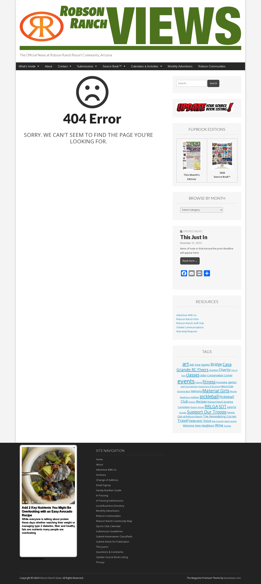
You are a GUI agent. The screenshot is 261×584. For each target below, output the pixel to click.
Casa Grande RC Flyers (204, 366)
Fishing (198, 382)
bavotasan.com (232, 578)
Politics (192, 402)
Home (99, 459)
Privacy (100, 562)
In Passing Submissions (109, 500)
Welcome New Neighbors (198, 425)
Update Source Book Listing (112, 557)
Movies (233, 391)
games (232, 382)
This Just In (193, 237)
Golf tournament (189, 386)
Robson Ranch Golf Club (190, 323)
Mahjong (196, 391)
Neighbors (185, 397)
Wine (219, 425)
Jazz (188, 391)
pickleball (209, 396)
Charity (225, 369)
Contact (63, 66)
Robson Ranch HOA (187, 319)
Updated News (192, 231)
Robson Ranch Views (50, 578)
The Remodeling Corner (220, 416)
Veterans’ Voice (200, 421)
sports (231, 407)
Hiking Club (226, 386)
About (48, 66)
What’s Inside (27, 66)
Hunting (181, 391)
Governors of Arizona (209, 386)
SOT (222, 406)
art (185, 364)
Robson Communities (211, 66)
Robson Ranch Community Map (114, 521)
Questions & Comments (109, 552)
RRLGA (211, 406)
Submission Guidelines (109, 531)
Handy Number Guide (108, 490)
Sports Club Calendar (108, 526)
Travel (183, 420)
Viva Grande (218, 421)
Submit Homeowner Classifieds (114, 536)
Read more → (189, 260)
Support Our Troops (206, 412)
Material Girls (215, 390)
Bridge (216, 364)
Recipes (201, 401)
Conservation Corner (220, 375)
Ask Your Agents (200, 364)
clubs (203, 375)
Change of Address (107, 480)
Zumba (227, 425)
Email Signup (103, 485)
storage (182, 412)
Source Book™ (112, 66)
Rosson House (197, 407)
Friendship (222, 382)
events (186, 381)
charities (213, 370)
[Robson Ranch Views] (130, 25)
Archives (101, 475)
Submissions (85, 66)
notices (195, 397)
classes (192, 375)
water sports (230, 421)
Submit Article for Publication (112, 541)
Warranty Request (186, 331)
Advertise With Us (186, 315)
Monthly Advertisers (180, 66)
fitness (209, 381)
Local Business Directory (110, 505)
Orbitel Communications (190, 327)
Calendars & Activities (144, 66)
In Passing (102, 495)
